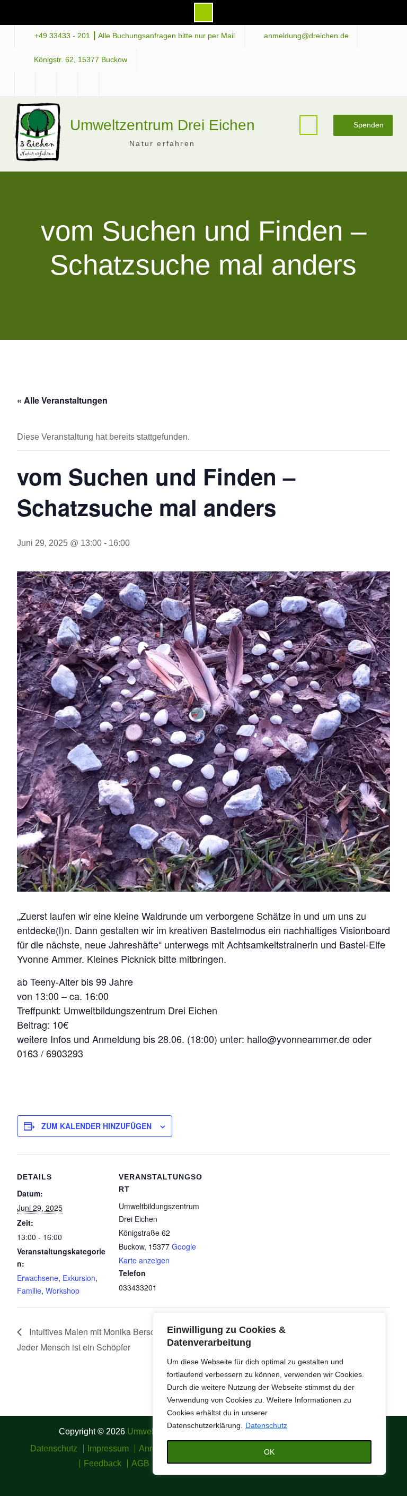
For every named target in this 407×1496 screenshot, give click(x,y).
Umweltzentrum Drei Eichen (162, 125)
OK (269, 1452)
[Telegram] (211, 1478)
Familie (29, 1290)
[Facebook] (180, 1478)
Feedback (102, 1463)
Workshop (62, 1290)
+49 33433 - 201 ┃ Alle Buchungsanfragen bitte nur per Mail (134, 36)
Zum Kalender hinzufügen (96, 1126)
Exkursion (79, 1277)
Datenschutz (266, 1425)
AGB (140, 1463)
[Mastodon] (226, 1478)
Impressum (108, 1448)
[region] (269, 1393)
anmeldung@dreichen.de (306, 36)
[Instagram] (195, 1478)
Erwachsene (37, 1277)
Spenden (368, 125)
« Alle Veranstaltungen (62, 400)
